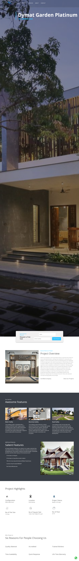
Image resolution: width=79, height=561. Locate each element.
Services (31, 3)
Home (18, 3)
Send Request (56, 338)
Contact (43, 3)
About (37, 3)
